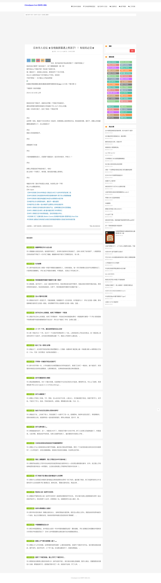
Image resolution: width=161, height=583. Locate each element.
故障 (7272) (111, 90)
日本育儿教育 (45, 14)
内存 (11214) (125, 76)
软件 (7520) (124, 84)
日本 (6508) (111, 95)
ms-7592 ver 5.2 (110, 153)
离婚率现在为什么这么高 (43, 247)
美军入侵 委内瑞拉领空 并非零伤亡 (50, 210)
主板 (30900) (112, 62)
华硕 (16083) (125, 70)
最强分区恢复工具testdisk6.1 (113, 209)
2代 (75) (123, 115)
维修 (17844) (125, 68)
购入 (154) (124, 109)
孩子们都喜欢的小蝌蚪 (42, 378)
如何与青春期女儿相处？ (43, 508)
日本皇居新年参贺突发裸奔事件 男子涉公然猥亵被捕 (53, 195)
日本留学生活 (31, 201)
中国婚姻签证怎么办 (42, 524)
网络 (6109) (124, 101)
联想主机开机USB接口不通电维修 (115, 279)
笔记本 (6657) (112, 93)
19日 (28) (111, 109)
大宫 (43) (124, 106)
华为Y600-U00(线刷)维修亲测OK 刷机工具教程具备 (120, 257)
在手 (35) (111, 118)
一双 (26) (111, 112)
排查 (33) (124, 118)
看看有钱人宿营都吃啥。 (112, 147)
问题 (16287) (112, 70)
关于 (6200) (124, 98)
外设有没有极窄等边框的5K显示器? (115, 268)
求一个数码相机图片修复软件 (113, 225)
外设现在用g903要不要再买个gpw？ (115, 296)
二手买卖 (132, 6)
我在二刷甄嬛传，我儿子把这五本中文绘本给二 (51, 459)
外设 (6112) (111, 101)
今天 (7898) (111, 84)
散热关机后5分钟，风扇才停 (113, 142)
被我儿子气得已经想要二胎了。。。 (46, 541)
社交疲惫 (38, 264)
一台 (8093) (124, 81)
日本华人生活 (103, 6)
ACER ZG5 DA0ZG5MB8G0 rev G (115, 291)
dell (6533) (124, 93)
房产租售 (123, 6)
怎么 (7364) (124, 87)
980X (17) (124, 112)
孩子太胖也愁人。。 (41, 427)
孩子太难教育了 (40, 394)
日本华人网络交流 (33, 207)
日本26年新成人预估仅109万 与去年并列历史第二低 (54, 192)
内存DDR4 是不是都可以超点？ (114, 251)
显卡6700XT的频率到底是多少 (114, 175)
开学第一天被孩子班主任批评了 (45, 361)
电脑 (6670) (124, 90)
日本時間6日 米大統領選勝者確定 (115, 158)
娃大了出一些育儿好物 (42, 345)
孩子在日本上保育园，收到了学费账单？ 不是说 (51, 312)
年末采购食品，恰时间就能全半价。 (51, 213)
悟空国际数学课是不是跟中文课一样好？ (48, 280)
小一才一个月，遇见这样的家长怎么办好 (48, 329)
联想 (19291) (125, 65)
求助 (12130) (112, 76)
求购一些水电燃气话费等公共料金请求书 (49, 204)
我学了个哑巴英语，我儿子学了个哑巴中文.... (50, 557)
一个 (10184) (112, 79)
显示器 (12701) (126, 73)
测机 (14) (111, 115)
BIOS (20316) (125, 62)
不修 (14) (111, 106)
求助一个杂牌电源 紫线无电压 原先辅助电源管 (118, 169)
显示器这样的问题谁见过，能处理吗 (115, 136)
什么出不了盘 (109, 214)
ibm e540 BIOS (109, 274)
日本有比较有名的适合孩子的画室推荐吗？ (49, 443)
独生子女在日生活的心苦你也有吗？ (47, 410)
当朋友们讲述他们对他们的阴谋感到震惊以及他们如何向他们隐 (54, 219)
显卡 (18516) (112, 68)
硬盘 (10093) (125, 79)
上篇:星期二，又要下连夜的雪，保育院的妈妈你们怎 (40, 226)
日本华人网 (30, 14)
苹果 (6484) (124, 95)
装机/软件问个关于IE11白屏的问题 (115, 186)
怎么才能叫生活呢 (41, 296)
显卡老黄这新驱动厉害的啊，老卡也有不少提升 (119, 130)
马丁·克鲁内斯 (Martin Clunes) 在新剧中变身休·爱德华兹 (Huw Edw (56, 216)
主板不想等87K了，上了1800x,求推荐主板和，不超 (120, 246)
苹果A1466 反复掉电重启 (112, 197)
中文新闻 (30, 216)
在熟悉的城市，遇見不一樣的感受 (47, 201)
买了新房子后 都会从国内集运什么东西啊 (49, 476)
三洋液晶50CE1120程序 (112, 263)
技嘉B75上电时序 (110, 181)
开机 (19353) (112, 65)
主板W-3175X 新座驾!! (111, 302)
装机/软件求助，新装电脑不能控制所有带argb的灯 (119, 220)
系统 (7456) (111, 87)
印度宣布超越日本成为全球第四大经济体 (49, 198)
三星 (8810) (111, 81)
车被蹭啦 (108, 203)
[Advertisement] (80, 30)
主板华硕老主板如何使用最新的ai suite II (117, 192)
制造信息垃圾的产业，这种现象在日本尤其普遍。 (55, 207)
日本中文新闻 (77, 6)
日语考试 (114, 6)
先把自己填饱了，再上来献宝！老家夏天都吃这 (119, 285)
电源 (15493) (112, 73)
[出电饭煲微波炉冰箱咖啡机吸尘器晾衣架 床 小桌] (110, 237)
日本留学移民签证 (89, 6)
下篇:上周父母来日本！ (95, 226)
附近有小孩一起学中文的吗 (44, 492)
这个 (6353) (111, 98)
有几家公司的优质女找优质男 (113, 164)
